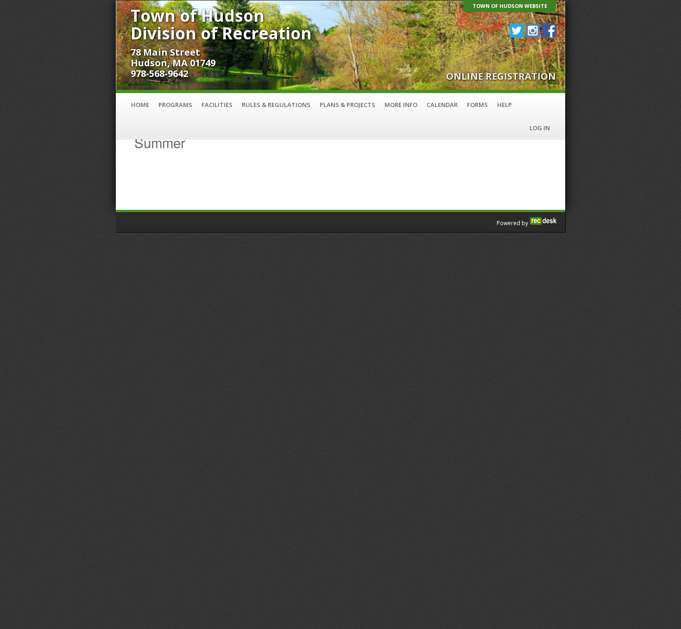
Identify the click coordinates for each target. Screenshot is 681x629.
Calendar (442, 105)
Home (140, 105)
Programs (175, 105)
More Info (401, 105)
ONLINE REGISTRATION (501, 76)
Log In (540, 128)
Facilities (217, 105)
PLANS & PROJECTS (347, 105)
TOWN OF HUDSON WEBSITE (510, 5)
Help (504, 105)
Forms (477, 105)
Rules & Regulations (276, 105)
